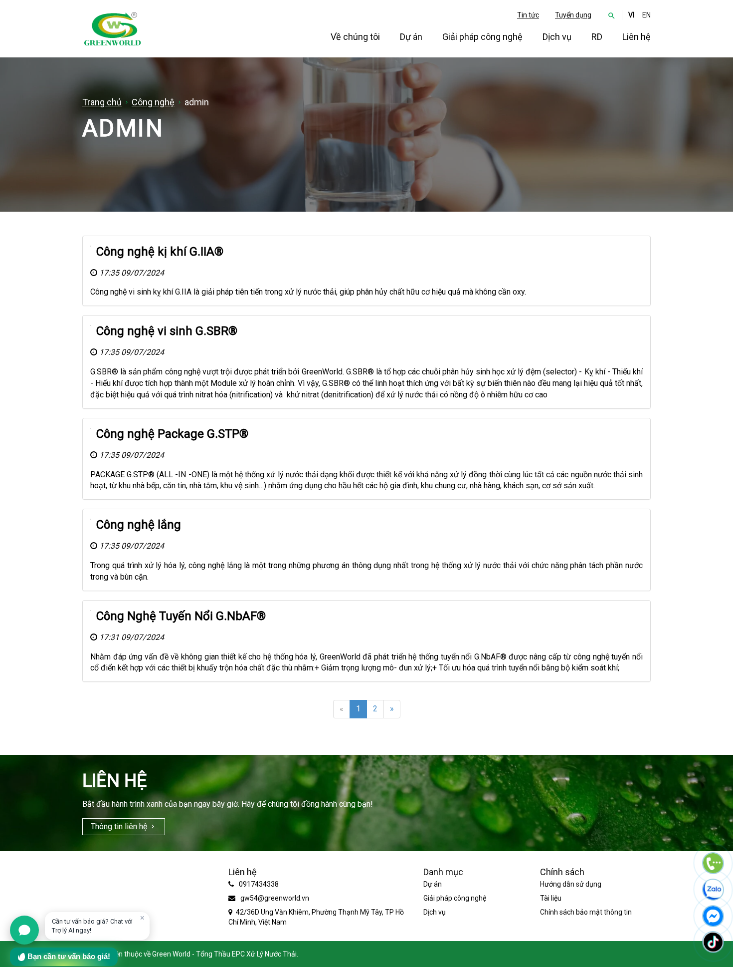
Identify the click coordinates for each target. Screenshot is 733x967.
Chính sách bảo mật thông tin (586, 912)
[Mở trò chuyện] (24, 930)
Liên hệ (636, 36)
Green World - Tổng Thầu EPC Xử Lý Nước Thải (224, 954)
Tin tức (528, 15)
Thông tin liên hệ (119, 826)
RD (596, 36)
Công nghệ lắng (138, 525)
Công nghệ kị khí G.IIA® (159, 252)
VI (631, 15)
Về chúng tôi (355, 36)
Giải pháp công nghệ (482, 36)
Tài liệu (550, 898)
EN (646, 15)
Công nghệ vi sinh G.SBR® (166, 331)
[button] (611, 15)
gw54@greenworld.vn (274, 898)
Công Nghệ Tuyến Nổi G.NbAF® (181, 616)
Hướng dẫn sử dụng (570, 884)
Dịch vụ (557, 36)
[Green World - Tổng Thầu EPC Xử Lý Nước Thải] (112, 28)
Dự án (411, 36)
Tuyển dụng (573, 15)
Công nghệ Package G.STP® (172, 434)
